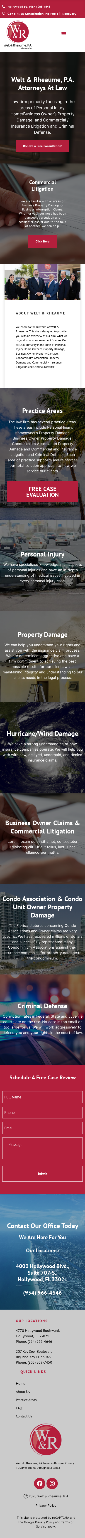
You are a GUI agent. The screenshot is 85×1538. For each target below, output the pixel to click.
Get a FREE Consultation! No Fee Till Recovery (41, 13)
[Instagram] (52, 1483)
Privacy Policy (46, 1505)
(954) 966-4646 (42, 1292)
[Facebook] (39, 1483)
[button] (64, 33)
